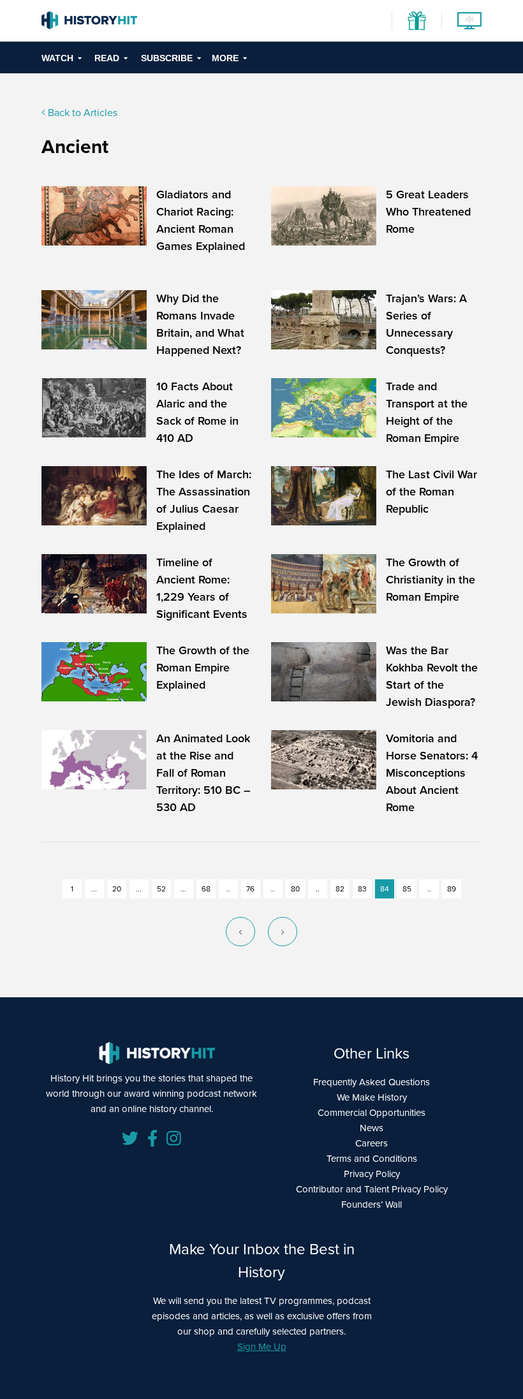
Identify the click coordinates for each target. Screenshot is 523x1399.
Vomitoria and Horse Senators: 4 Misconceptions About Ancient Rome (432, 773)
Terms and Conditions (372, 1159)
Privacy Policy (372, 1174)
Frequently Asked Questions (371, 1082)
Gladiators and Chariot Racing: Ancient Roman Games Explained (200, 220)
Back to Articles (81, 112)
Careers (371, 1143)
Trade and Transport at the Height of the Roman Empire (427, 412)
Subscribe (167, 58)
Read (106, 58)
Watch (57, 58)
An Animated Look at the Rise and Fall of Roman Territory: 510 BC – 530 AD (203, 773)
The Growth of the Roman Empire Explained (202, 667)
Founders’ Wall (371, 1205)
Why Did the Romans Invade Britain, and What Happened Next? (200, 324)
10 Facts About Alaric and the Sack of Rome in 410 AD (197, 412)
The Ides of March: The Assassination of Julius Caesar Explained (203, 500)
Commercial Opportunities (371, 1113)
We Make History (372, 1097)
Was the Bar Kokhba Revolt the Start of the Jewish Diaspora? (432, 676)
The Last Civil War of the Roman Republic (431, 491)
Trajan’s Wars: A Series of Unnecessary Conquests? (426, 324)
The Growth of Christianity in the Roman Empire (430, 579)
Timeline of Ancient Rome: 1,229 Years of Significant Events (201, 588)
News (371, 1128)
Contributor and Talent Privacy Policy (372, 1189)
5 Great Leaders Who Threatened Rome (428, 211)
